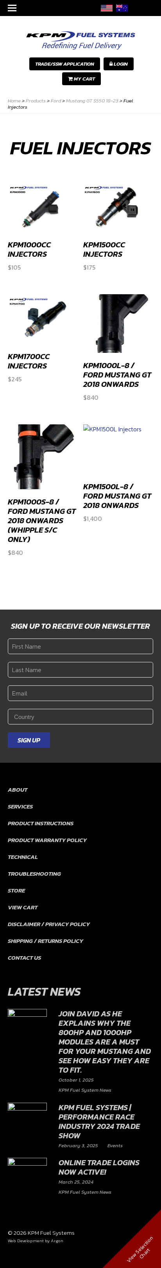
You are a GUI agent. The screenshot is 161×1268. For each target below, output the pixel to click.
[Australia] (122, 8)
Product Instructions (40, 823)
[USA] (107, 8)
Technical (23, 856)
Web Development (26, 1241)
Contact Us (24, 957)
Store (16, 890)
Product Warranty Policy (47, 839)
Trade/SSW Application (64, 64)
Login (120, 64)
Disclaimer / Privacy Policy (49, 923)
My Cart (84, 78)
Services (20, 806)
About (17, 789)
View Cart (23, 907)
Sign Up (29, 740)
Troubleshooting (34, 873)
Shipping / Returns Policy (45, 940)
